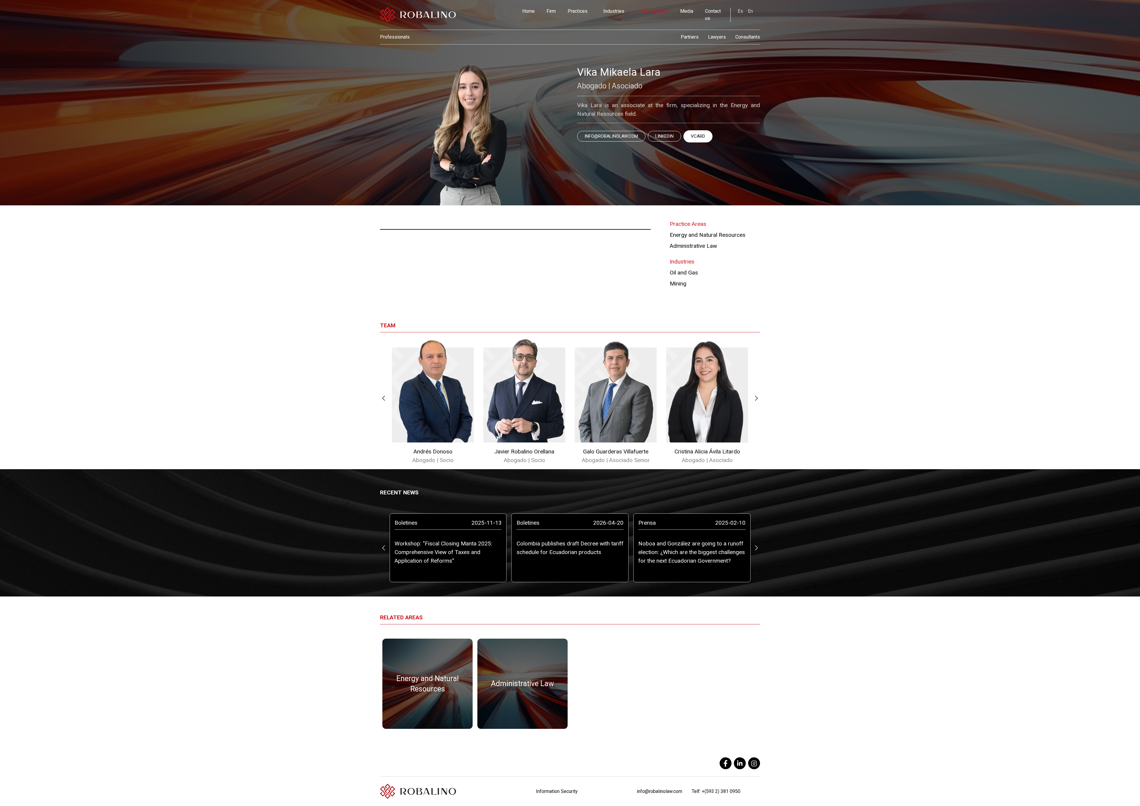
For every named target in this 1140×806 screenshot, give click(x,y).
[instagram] (754, 763)
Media (686, 11)
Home (528, 11)
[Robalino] (418, 15)
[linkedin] (740, 763)
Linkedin (664, 136)
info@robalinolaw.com (611, 136)
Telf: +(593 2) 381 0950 (716, 791)
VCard (698, 136)
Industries (613, 11)
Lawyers (717, 37)
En (750, 11)
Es (740, 11)
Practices (578, 11)
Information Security (557, 791)
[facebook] (726, 763)
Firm (551, 11)
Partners (690, 37)
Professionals (653, 11)
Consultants (747, 37)
